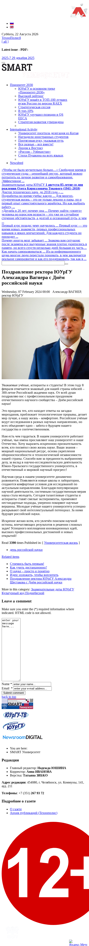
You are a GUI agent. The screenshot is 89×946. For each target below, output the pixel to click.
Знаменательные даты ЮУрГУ (24, 184)
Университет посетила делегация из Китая (48, 133)
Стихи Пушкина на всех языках (40, 155)
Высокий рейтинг (31, 96)
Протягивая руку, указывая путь (41, 140)
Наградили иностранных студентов (43, 137)
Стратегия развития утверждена (41, 122)
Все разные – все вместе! (35, 144)
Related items (10, 556)
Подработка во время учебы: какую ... (29, 196)
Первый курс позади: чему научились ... (30, 225)
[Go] (66, 264)
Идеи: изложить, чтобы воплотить (34, 575)
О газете (16, 809)
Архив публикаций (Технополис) (33, 813)
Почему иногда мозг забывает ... (25, 240)
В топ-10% (25, 111)
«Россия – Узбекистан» (34, 151)
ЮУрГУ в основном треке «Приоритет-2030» (36, 90)
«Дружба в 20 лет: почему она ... (25, 210)
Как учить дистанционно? (28, 567)
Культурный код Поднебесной (23, 593)
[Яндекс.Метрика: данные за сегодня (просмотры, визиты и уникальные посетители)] (78, 943)
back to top (9, 697)
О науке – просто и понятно (29, 571)
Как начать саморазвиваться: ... (24, 251)
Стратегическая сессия (34, 107)
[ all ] (5, 41)
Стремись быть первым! (27, 563)
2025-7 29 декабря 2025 (18, 58)
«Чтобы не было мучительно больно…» (30, 170)
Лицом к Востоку (30, 148)
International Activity (23, 129)
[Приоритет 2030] (78, 16)
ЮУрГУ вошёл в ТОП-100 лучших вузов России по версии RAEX (42, 101)
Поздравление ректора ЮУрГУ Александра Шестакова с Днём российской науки (40, 580)
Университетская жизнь (61, 542)
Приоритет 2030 (21, 85)
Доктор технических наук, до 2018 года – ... (42, 188)
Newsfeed (16, 163)
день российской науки (26, 549)
